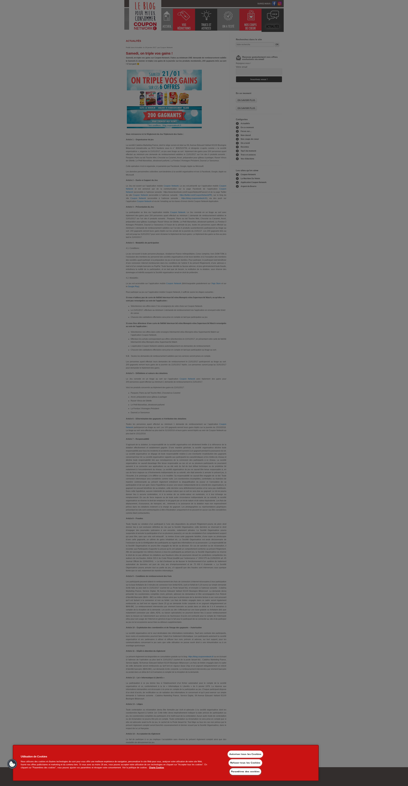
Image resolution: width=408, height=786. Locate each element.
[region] (166, 763)
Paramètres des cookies (245, 771)
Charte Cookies (156, 767)
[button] (12, 764)
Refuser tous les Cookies (245, 762)
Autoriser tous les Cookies (245, 754)
